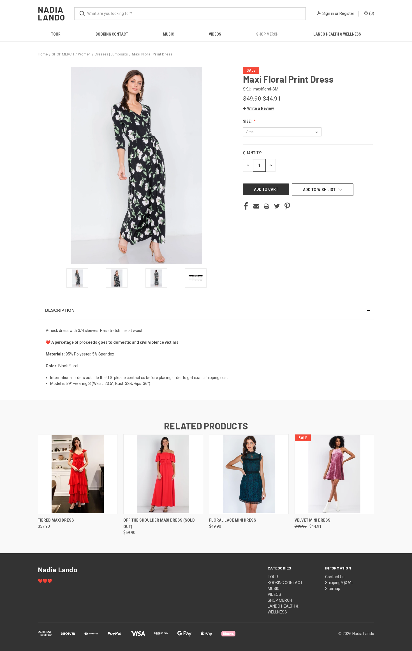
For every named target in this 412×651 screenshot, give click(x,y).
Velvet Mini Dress (312, 520)
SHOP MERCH (267, 34)
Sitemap (332, 588)
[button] (258, 108)
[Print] (266, 206)
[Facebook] (246, 206)
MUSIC (168, 34)
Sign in (328, 13)
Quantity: (252, 153)
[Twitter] (277, 206)
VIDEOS (215, 34)
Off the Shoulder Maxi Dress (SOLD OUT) (159, 523)
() (371, 13)
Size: (247, 121)
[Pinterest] (287, 206)
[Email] (256, 206)
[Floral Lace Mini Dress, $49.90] (249, 474)
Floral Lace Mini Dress (232, 520)
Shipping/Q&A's (339, 582)
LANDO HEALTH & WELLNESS (337, 34)
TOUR (56, 34)
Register (346, 13)
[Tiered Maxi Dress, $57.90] (77, 474)
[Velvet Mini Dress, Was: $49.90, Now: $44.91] (334, 474)
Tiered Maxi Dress (56, 520)
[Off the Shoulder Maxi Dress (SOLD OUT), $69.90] (163, 474)
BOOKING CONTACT (112, 34)
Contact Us (334, 577)
